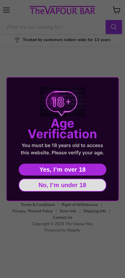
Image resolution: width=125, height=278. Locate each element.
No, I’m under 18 (62, 185)
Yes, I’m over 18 (62, 169)
